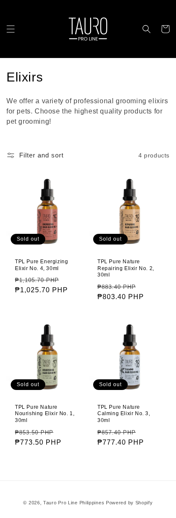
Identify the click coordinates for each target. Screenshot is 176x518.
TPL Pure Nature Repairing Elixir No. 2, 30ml (125, 268)
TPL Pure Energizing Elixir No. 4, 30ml (41, 265)
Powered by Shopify (129, 502)
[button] (10, 29)
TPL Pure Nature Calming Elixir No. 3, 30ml (123, 413)
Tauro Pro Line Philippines (73, 502)
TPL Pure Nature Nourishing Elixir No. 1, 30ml (44, 413)
